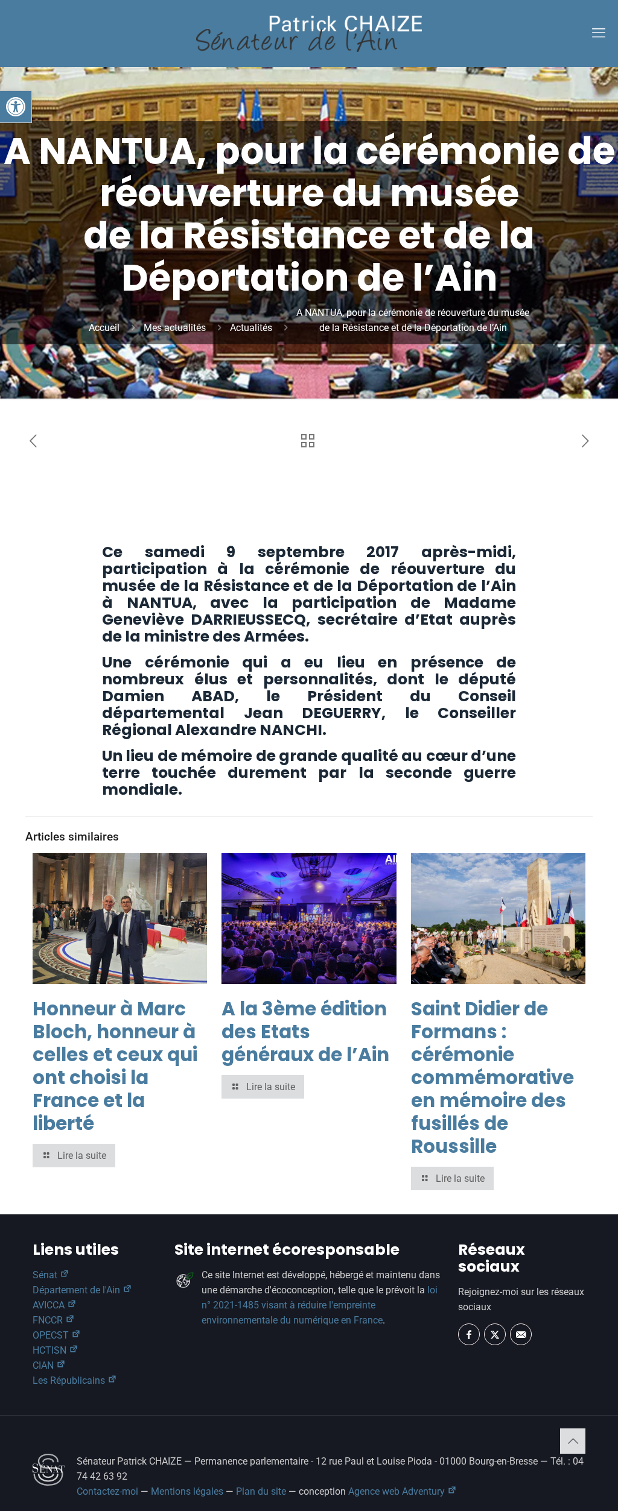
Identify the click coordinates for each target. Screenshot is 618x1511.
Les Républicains (70, 1380)
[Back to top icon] (572, 1441)
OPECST (52, 1335)
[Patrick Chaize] (309, 33)
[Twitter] (495, 1334)
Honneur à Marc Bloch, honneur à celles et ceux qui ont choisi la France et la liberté (115, 1066)
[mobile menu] (598, 33)
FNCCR (49, 1320)
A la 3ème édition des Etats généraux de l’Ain (305, 1031)
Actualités (251, 327)
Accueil (104, 327)
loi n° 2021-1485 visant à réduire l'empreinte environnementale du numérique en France (320, 1305)
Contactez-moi (107, 1491)
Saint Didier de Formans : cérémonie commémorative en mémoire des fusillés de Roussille (492, 1077)
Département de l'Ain (78, 1290)
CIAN (44, 1365)
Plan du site (261, 1491)
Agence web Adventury (397, 1491)
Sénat (46, 1275)
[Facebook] (469, 1334)
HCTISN (51, 1350)
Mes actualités (175, 327)
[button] (15, 106)
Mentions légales (187, 1491)
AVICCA (50, 1305)
